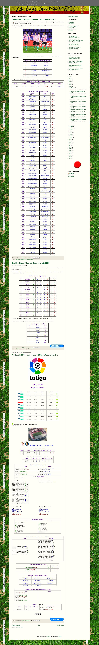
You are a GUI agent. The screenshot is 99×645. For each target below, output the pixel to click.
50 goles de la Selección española (75, 43)
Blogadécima (71, 22)
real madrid (31, 348)
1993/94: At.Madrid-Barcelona (74, 58)
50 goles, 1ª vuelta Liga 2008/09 (74, 47)
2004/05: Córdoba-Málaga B (74, 70)
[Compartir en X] (36, 258)
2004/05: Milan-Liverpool (73, 55)
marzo (71, 134)
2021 (70, 84)
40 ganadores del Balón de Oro (74, 37)
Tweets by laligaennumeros (73, 16)
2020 (70, 86)
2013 (70, 148)
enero (71, 137)
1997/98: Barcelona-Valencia (74, 69)
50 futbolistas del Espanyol (74, 44)
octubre (71, 126)
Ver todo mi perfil (71, 176)
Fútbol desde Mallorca (73, 29)
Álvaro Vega (71, 173)
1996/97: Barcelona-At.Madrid (74, 57)
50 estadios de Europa (73, 36)
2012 (70, 150)
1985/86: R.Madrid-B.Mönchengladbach (76, 61)
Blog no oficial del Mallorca (74, 25)
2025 (70, 78)
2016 (70, 144)
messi (27, 259)
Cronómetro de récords (73, 26)
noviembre (72, 124)
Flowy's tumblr (71, 27)
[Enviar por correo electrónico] (33, 258)
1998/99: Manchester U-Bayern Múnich (76, 68)
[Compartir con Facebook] (38, 258)
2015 (70, 145)
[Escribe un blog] (35, 258)
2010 (70, 153)
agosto (71, 129)
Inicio (39, 625)
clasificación (21, 348)
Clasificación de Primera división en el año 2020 (30, 263)
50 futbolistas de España (73, 48)
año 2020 (17, 259)
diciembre (72, 87)
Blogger (60, 636)
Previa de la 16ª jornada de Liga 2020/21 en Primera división (35, 355)
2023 (70, 81)
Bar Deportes (71, 23)
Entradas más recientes (16, 625)
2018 (70, 140)
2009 (70, 155)
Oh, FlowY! (71, 30)
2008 (70, 156)
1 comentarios (27, 257)
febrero (71, 135)
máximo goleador (22, 259)
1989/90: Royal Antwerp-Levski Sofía (75, 65)
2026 (70, 76)
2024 (70, 79)
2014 (70, 147)
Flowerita (48, 636)
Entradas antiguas (60, 625)
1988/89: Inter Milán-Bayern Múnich (75, 62)
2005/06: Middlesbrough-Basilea (75, 66)
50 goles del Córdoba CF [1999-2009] (76, 40)
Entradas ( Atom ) (20, 627)
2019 (70, 139)
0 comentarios (27, 347)
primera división (30, 259)
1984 (70, 158)
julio (71, 131)
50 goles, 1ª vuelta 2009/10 (74, 39)
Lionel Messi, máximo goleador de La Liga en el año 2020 (34, 19)
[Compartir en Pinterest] (39, 258)
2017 (70, 142)
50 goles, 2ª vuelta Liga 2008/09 (74, 41)
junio (71, 132)
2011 (70, 151)
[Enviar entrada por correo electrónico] (31, 257)
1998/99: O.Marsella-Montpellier (74, 64)
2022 (70, 83)
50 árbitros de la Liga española (74, 45)
